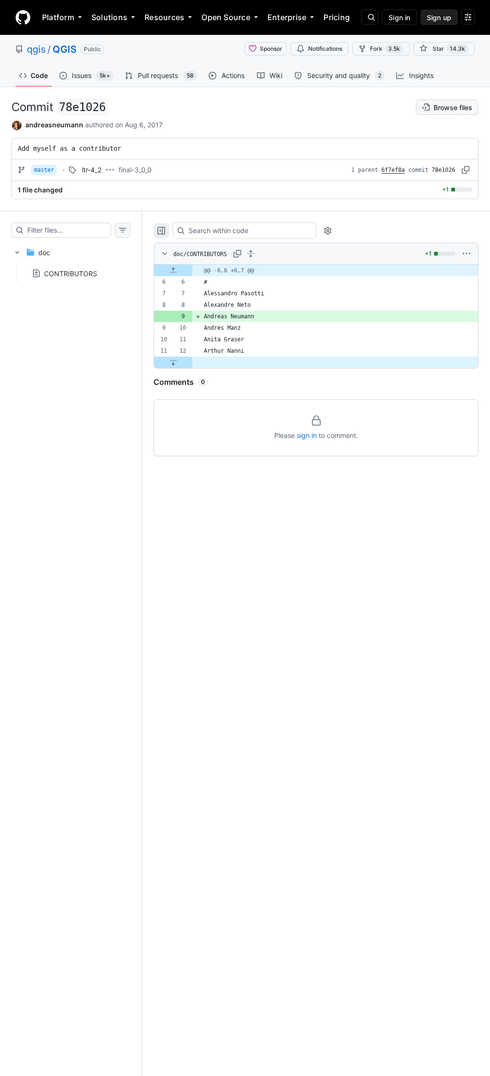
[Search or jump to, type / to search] (370, 17)
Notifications (325, 48)
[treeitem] (70, 260)
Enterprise (286, 17)
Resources (164, 17)
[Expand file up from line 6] (173, 270)
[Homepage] (23, 17)
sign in (307, 435)
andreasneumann (54, 125)
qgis (36, 49)
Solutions (109, 17)
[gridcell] (316, 270)
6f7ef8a (393, 170)
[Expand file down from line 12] (173, 362)
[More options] (466, 253)
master (44, 170)
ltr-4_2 (91, 170)
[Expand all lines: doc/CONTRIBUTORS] (250, 253)
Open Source (225, 17)
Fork (385, 48)
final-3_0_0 (135, 170)
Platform (58, 17)
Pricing (336, 17)
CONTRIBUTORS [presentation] (70, 273)
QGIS (65, 49)
